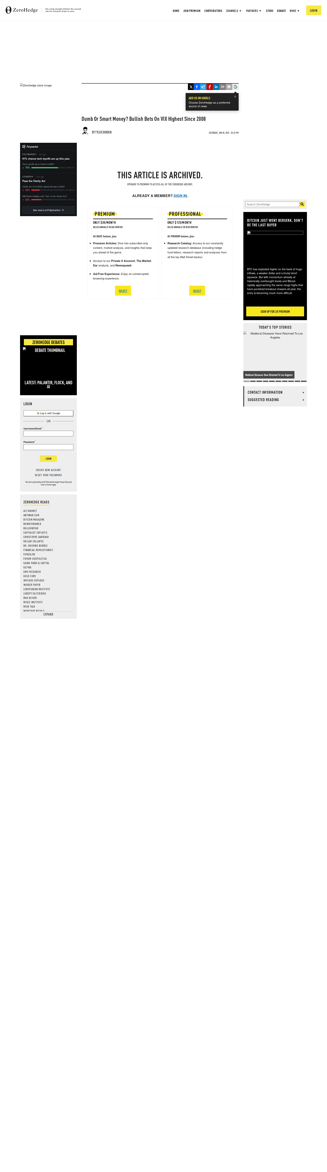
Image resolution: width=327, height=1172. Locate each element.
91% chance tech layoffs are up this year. (46, 158)
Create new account (48, 470)
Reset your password (48, 475)
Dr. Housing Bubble (35, 545)
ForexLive (29, 554)
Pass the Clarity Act (33, 181)
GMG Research (32, 572)
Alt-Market (30, 511)
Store (269, 11)
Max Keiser (30, 598)
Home (176, 11)
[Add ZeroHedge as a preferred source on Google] (235, 87)
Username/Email (32, 428)
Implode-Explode (33, 580)
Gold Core (29, 576)
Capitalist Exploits (35, 532)
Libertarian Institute (36, 589)
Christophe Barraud (36, 537)
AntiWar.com (31, 515)
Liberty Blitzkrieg (34, 593)
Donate (281, 11)
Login (48, 458)
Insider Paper (31, 585)
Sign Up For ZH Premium (275, 311)
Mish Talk (29, 606)
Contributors (213, 11)
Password (28, 442)
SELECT (123, 291)
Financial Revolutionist (38, 550)
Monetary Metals (33, 611)
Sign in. (181, 195)
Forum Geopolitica (35, 558)
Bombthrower (32, 524)
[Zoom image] (275, 246)
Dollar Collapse (33, 541)
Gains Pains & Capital (36, 563)
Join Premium (192, 11)
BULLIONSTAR (30, 528)
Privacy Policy (64, 482)
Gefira (27, 567)
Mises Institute (33, 602)
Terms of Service (46, 484)
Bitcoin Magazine (33, 519)
